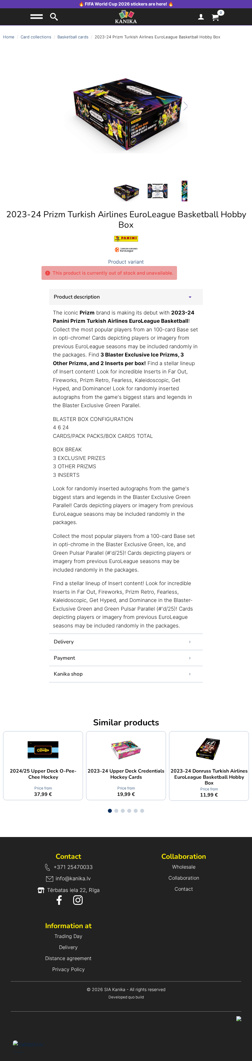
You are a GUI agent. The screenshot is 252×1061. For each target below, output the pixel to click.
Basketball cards (73, 36)
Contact (184, 889)
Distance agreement (68, 958)
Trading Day (68, 936)
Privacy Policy (68, 969)
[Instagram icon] (78, 900)
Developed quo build (126, 997)
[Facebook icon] (59, 900)
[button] (179, 106)
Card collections (36, 36)
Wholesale (183, 867)
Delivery (68, 947)
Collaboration (183, 878)
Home (8, 36)
